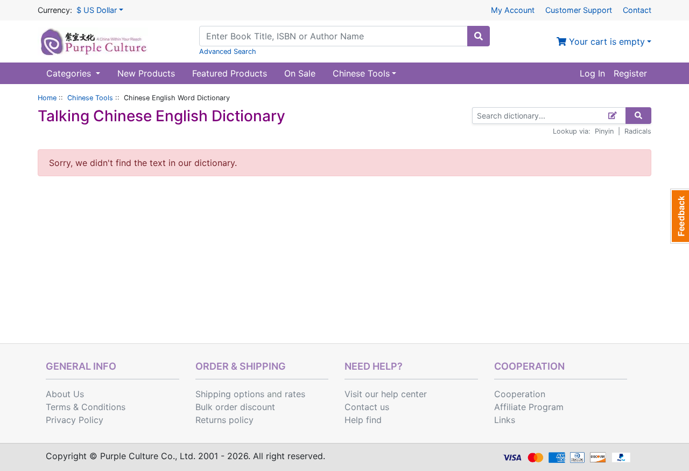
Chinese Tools (90, 98)
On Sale (299, 73)
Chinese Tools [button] (361, 73)
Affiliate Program (529, 406)
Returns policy (224, 419)
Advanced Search (227, 51)
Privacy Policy (74, 419)
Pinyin (604, 131)
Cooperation (519, 394)
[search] (478, 36)
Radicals (637, 131)
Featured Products (229, 73)
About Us (65, 394)
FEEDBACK (679, 216)
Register (630, 73)
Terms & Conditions (85, 406)
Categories (70, 73)
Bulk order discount (235, 406)
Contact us (366, 406)
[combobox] (333, 36)
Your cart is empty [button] (605, 41)
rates (295, 394)
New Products (146, 73)
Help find (363, 419)
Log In (592, 73)
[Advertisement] (344, 262)
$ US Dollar (96, 10)
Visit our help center (385, 394)
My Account (513, 10)
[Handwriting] (613, 115)
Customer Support (578, 10)
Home (47, 98)
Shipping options (229, 394)
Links (504, 419)
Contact (637, 10)
